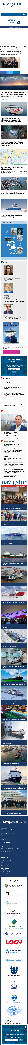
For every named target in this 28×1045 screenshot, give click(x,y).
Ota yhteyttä (11, 22)
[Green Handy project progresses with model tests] (14, 711)
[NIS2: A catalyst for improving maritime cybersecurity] (14, 753)
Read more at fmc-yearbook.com (11, 351)
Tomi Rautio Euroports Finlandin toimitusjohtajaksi (11, 433)
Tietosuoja (3, 839)
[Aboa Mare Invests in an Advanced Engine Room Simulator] (14, 656)
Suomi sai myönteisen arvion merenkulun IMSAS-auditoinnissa (12, 459)
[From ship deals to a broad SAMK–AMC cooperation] (14, 615)
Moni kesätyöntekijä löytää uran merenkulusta (14, 462)
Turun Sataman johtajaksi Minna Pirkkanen (13, 435)
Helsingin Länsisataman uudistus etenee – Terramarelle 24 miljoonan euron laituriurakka (14, 394)
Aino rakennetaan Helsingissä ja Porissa (12, 448)
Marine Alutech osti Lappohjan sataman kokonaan (12, 388)
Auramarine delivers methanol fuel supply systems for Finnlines (12, 542)
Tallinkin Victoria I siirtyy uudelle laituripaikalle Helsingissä (11, 399)
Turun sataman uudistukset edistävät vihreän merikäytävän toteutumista (14, 405)
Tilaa (14, 372)
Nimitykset (14, 37)
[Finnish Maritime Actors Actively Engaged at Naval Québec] (14, 516)
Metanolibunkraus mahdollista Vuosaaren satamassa (13, 456)
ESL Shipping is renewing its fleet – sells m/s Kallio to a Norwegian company (13, 645)
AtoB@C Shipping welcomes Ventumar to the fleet (14, 684)
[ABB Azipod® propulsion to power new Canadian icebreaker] (14, 593)
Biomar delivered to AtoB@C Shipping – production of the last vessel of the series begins (14, 788)
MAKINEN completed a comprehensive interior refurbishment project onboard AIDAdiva (13, 812)
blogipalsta (10, 279)
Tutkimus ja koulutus (14, 35)
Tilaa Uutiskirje (5, 842)
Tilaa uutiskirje (11, 24)
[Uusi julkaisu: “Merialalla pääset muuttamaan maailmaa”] (14, 241)
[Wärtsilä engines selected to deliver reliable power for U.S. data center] (14, 731)
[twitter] (10, 72)
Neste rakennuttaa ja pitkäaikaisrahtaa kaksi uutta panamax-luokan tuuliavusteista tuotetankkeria (14, 381)
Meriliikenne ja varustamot (14, 27)
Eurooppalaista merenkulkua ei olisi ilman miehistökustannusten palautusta (14, 300)
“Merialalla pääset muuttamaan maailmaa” (13, 258)
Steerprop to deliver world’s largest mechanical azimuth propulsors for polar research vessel (13, 702)
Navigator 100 (18, 853)
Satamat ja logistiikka (14, 31)
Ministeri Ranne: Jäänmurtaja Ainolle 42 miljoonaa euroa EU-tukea (12, 476)
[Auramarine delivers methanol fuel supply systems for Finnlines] (14, 533)
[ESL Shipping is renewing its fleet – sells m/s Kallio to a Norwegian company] (14, 636)
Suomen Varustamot (7, 298)
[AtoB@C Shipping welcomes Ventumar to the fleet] (14, 676)
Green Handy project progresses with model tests (14, 719)
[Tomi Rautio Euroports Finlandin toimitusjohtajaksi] (14, 422)
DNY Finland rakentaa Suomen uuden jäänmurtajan (11, 445)
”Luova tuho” (7, 280)
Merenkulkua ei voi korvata (11, 318)
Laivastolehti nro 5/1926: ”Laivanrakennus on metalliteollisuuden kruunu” (13, 465)
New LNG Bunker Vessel (8, 584)
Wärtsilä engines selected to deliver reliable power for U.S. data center (13, 743)
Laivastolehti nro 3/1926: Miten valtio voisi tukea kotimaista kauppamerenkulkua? (14, 472)
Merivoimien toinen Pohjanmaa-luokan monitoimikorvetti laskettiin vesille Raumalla (13, 469)
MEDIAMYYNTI (4, 865)
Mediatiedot (11, 20)
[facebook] (3, 72)
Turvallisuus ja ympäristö (14, 33)
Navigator (11, 19)
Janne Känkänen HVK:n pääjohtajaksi (11, 438)
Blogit (14, 39)
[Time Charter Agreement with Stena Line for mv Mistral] (14, 553)
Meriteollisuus (14, 29)
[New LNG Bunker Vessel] (14, 575)
